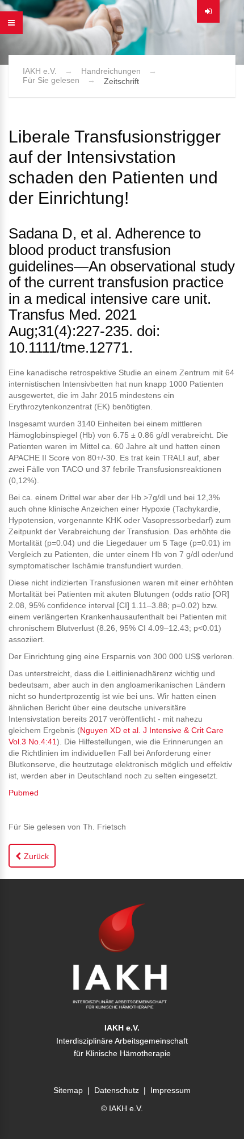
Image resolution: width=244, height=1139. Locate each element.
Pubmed (24, 792)
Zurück (36, 856)
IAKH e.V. (40, 71)
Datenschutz (116, 1090)
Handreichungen (111, 71)
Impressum (170, 1090)
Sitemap (68, 1090)
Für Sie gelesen (51, 80)
